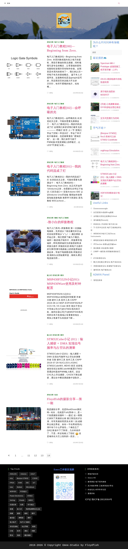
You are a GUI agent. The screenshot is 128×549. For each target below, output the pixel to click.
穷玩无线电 (14, 526)
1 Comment (115, 110)
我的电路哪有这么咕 (33, 509)
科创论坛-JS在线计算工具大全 (106, 224)
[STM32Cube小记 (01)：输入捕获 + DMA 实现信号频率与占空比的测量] (95, 180)
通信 (26, 531)
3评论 (51, 93)
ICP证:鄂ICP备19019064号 (98, 499)
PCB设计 (23, 491)
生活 (56, 395)
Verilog (12, 500)
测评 (29, 518)
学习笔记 (31, 505)
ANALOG (13, 474)
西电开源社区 (93, 474)
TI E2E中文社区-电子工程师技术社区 (106, 229)
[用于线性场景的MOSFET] (95, 94)
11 (29, 455)
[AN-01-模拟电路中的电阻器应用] (95, 81)
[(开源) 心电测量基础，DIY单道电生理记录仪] (95, 107)
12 (35, 455)
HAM (20, 483)
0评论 (51, 151)
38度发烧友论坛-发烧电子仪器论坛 (107, 266)
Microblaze (30, 487)
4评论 (51, 264)
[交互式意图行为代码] (95, 119)
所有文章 (50, 42)
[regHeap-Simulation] (95, 151)
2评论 (51, 207)
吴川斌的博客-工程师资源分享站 (100, 486)
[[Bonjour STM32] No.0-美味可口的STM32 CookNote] (95, 137)
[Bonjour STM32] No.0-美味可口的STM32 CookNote (108, 136)
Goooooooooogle (101, 208)
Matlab (19, 487)
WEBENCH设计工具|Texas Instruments (103, 235)
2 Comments (114, 199)
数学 (33, 513)
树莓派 (21, 518)
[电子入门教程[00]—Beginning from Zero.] (95, 164)
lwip (11, 487)
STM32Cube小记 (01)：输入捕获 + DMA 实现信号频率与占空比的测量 (65, 343)
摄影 (18, 513)
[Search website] (119, 3)
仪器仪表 (13, 505)
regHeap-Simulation (109, 150)
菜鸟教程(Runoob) (101, 220)
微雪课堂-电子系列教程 (97, 482)
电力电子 (13, 522)
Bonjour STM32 (22, 478)
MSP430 (13, 491)
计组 (11, 531)
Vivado (21, 500)
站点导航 (25, 526)
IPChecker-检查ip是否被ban (105, 244)
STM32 (30, 496)
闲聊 (33, 531)
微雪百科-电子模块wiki (103, 270)
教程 (56, 218)
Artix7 (33, 474)
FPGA (12, 483)
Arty (11, 478)
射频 (11, 509)
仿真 (21, 505)
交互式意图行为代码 (109, 118)
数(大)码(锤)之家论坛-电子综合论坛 (108, 262)
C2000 (35, 478)
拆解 (11, 513)
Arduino (23, 474)
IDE (27, 483)
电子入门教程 (59, 42)
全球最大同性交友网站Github (105, 216)
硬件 (62, 275)
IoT (34, 483)
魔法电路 (27, 535)
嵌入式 (49, 275)
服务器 (12, 518)
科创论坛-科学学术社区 (97, 490)
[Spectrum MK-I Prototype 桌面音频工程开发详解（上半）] (95, 67)
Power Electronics (16, 496)
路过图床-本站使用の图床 (104, 248)
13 (42, 455)
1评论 (51, 384)
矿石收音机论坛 (100, 258)
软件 (18, 531)
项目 (18, 535)
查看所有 (91, 493)
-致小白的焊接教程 (60, 222)
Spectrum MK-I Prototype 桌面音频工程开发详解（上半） (110, 66)
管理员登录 (98, 280)
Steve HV (92, 478)
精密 (33, 526)
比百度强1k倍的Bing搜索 (104, 212)
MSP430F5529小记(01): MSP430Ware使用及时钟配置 (64, 283)
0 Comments (115, 72)
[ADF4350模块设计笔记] (95, 195)
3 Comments (115, 167)
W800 (30, 500)
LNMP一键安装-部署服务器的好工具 (105, 253)
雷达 (11, 535)
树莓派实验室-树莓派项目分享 (105, 240)
